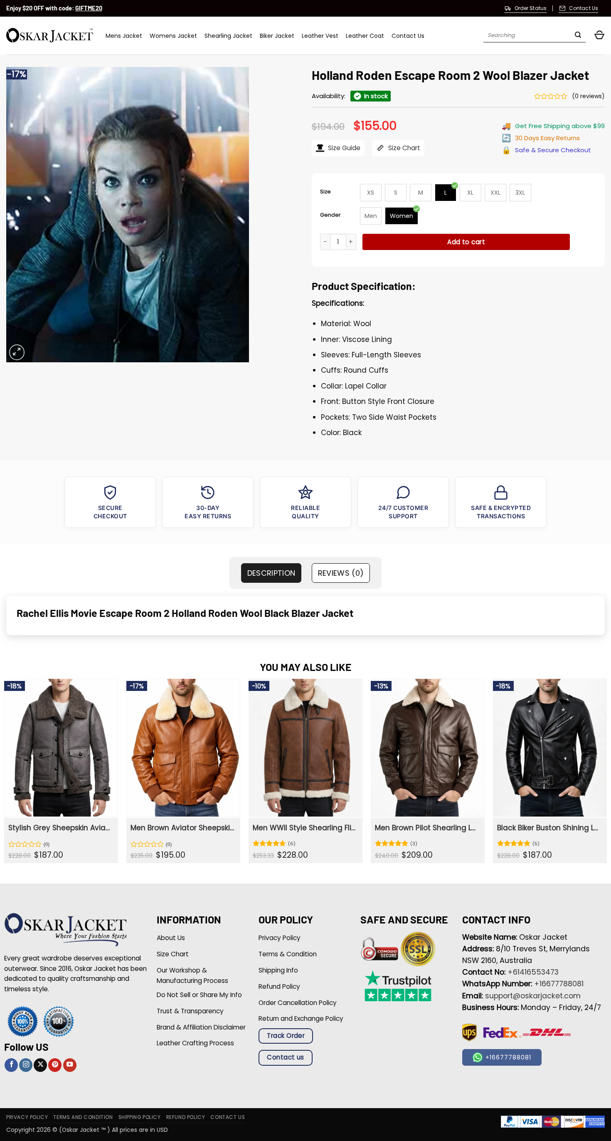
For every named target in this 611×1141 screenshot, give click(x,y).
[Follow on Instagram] (25, 1065)
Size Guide (343, 148)
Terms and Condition (83, 1117)
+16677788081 (559, 984)
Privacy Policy (27, 1117)
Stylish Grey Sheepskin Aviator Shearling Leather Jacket (60, 827)
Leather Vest (320, 36)
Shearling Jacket (228, 36)
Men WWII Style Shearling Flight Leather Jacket (304, 827)
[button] (599, 35)
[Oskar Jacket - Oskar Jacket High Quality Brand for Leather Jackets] (49, 36)
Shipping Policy (139, 1117)
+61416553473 (533, 972)
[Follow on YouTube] (69, 1065)
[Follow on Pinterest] (55, 1065)
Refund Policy (185, 1117)
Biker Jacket (277, 36)
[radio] (370, 192)
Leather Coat (365, 36)
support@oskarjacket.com (533, 996)
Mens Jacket (124, 36)
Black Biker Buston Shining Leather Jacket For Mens (549, 827)
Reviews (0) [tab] (341, 573)
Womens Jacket (173, 36)
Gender (330, 215)
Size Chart (403, 148)
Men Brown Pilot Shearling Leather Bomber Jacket (426, 827)
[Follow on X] (40, 1065)
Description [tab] (271, 573)
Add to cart (466, 242)
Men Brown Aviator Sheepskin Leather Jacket (182, 827)
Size (325, 191)
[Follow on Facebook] (11, 1065)
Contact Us (408, 36)
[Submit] (578, 35)
